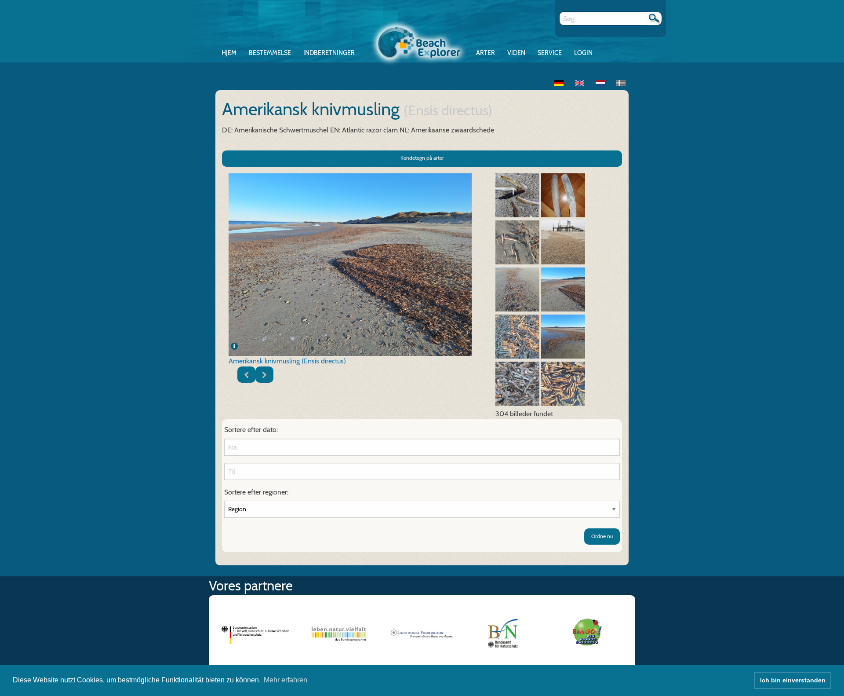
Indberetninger (329, 53)
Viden (516, 53)
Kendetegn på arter (422, 157)
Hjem (229, 53)
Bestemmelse (270, 53)
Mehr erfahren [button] (285, 680)
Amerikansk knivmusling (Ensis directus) (287, 361)
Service (550, 53)
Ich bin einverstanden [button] (793, 680)
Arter (485, 53)
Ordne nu (602, 536)
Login (583, 53)
